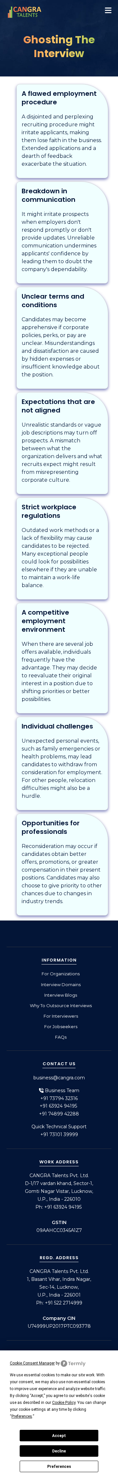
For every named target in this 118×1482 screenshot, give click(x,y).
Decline (59, 1451)
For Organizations (61, 973)
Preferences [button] (21, 1416)
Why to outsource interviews (61, 1005)
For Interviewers (61, 1016)
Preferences (59, 1466)
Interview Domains (61, 984)
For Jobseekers (60, 1026)
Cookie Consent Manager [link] (32, 1363)
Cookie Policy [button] (63, 1402)
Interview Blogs (60, 995)
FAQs (61, 1037)
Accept (59, 1435)
